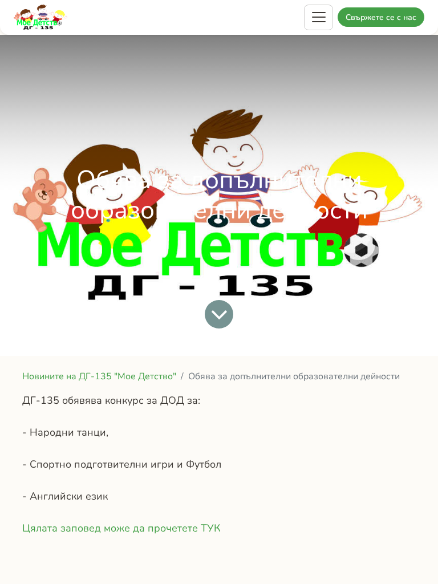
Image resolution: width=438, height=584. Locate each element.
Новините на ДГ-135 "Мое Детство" (99, 376)
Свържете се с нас (381, 17)
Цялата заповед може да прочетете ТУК (121, 528)
